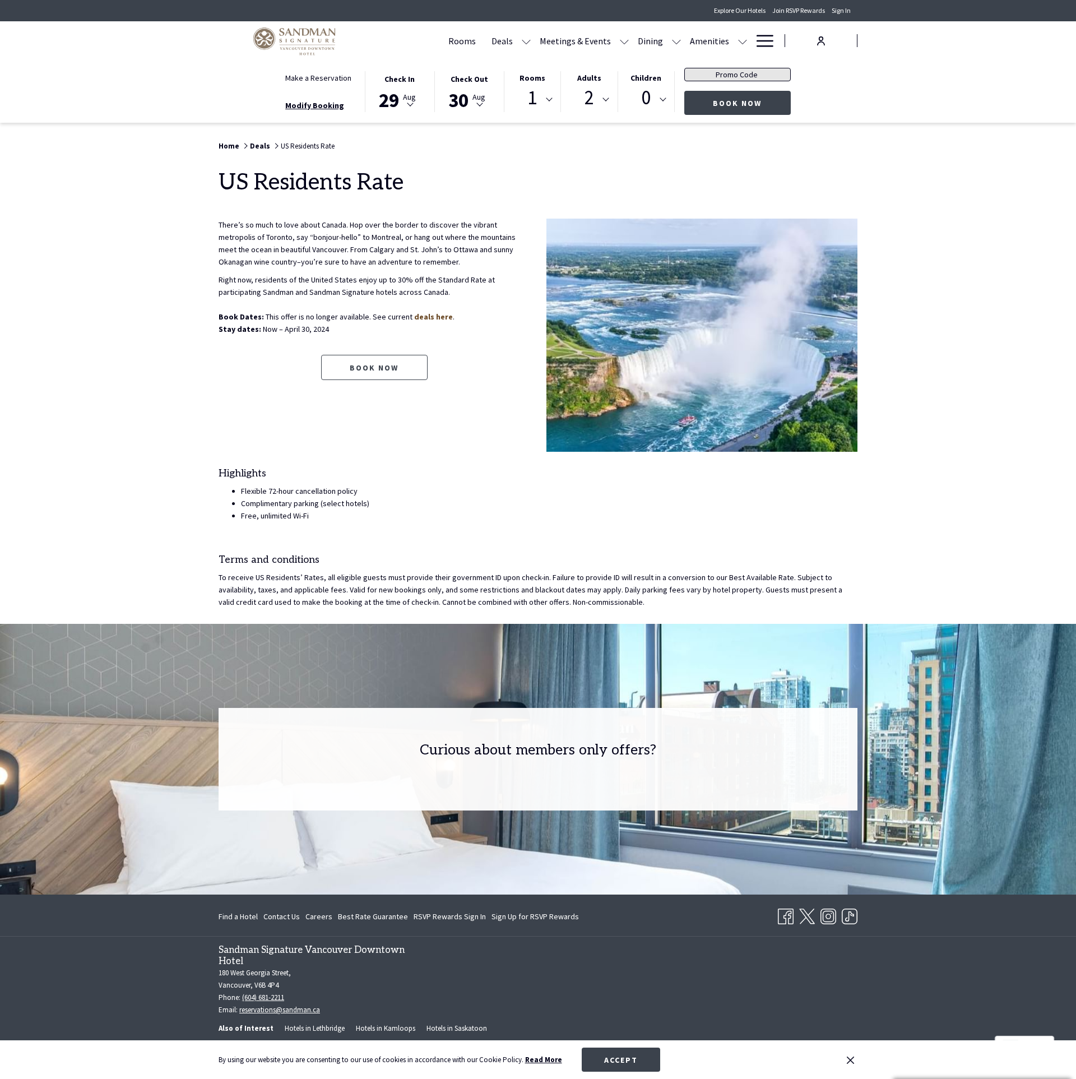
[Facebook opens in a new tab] (786, 914)
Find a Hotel (238, 916)
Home (229, 146)
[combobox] (532, 100)
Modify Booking (314, 105)
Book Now (752, 103)
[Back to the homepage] (294, 40)
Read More (543, 1059)
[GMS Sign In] (821, 40)
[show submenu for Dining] (676, 40)
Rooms (532, 78)
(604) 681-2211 (263, 997)
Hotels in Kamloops (385, 1028)
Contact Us (281, 916)
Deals (260, 146)
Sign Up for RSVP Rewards (535, 919)
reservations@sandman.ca (279, 1010)
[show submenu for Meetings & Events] (624, 40)
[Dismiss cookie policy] (850, 1060)
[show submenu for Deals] (526, 40)
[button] (399, 90)
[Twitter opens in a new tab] (807, 914)
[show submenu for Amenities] (742, 40)
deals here (433, 317)
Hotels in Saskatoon (456, 1028)
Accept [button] (621, 1060)
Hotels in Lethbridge (315, 1028)
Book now (374, 368)
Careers (318, 916)
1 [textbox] (532, 98)
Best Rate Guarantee (373, 916)
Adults (589, 78)
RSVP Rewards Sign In (450, 919)
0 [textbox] (646, 98)
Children (645, 78)
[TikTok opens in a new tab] (849, 914)
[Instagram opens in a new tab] (828, 914)
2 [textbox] (589, 98)
